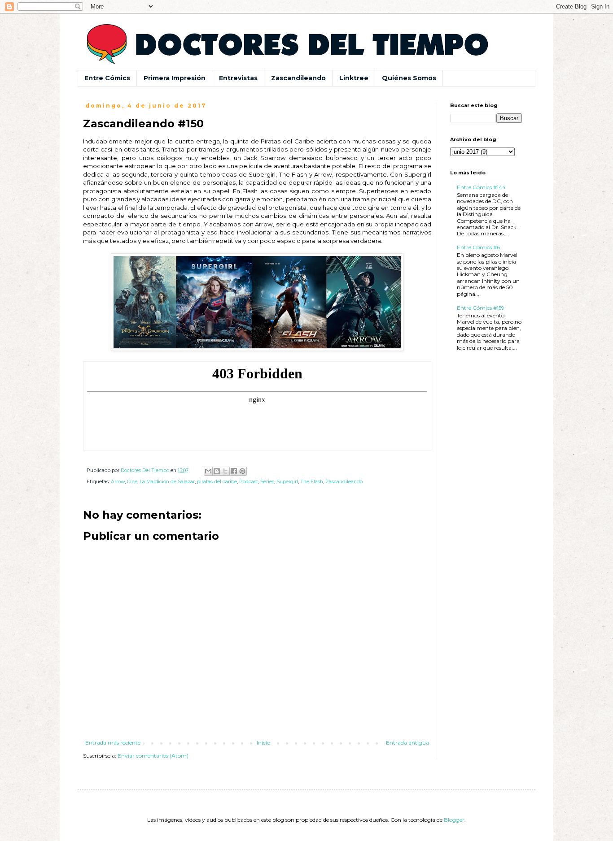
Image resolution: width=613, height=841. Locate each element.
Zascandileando (298, 78)
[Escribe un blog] (216, 471)
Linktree (353, 78)
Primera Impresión (175, 78)
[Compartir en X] (225, 471)
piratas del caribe (217, 482)
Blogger (454, 819)
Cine (132, 482)
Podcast (248, 482)
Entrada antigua (407, 742)
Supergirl (287, 482)
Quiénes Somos (409, 78)
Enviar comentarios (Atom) (153, 755)
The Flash (311, 482)
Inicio (263, 742)
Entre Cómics (107, 78)
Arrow (118, 482)
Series (267, 482)
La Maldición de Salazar (167, 482)
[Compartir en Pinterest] (242, 471)
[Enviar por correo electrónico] (208, 471)
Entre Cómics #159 (480, 307)
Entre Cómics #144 (481, 187)
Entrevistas (238, 78)
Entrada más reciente (112, 742)
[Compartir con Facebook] (233, 471)
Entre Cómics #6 (478, 247)
